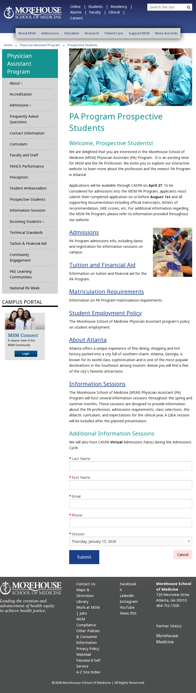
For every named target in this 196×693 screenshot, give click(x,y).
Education (71, 33)
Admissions (50, 33)
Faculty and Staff (24, 155)
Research (92, 33)
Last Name (79, 458)
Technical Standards (26, 232)
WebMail (83, 654)
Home (8, 45)
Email (75, 496)
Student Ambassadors (28, 188)
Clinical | (116, 12)
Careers (76, 18)
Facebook (128, 583)
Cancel (182, 554)
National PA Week (25, 288)
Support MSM (139, 33)
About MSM (27, 33)
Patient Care (114, 33)
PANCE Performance (27, 166)
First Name (79, 477)
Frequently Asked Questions (24, 119)
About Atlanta (88, 339)
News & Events (166, 33)
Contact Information (27, 133)
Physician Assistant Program (40, 45)
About (15, 83)
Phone (75, 515)
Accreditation (21, 94)
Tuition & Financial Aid (28, 243)
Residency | (121, 6)
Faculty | (97, 12)
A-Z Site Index (88, 672)
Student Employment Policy (105, 313)
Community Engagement (20, 257)
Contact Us (85, 583)
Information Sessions (27, 210)
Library (82, 601)
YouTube (127, 607)
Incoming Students (25, 221)
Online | (78, 6)
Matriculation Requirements (106, 291)
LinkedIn (127, 595)
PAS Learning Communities (21, 274)
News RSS (128, 613)
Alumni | (78, 12)
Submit (84, 557)
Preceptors (19, 177)
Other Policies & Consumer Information (88, 636)
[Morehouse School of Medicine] (33, 12)
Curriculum (18, 144)
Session (76, 534)
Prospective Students (27, 199)
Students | (98, 6)
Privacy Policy (87, 648)
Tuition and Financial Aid (102, 264)
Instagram (129, 601)
